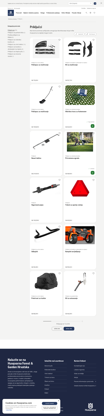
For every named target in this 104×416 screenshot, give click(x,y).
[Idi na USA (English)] (95, 3)
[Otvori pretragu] (86, 13)
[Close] (58, 400)
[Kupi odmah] (92, 126)
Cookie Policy (9, 410)
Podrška (83, 8)
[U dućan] (92, 173)
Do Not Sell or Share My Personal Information (49, 408)
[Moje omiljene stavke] (94, 13)
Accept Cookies (49, 403)
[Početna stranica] (11, 13)
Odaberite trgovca (91, 8)
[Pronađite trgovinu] (90, 13)
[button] (19, 13)
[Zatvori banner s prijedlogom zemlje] (101, 3)
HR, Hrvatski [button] (17, 8)
